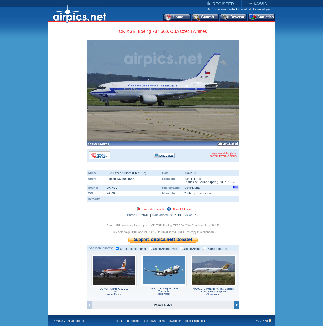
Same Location (217, 249)
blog (188, 320)
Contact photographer (198, 193)
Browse (237, 17)
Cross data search (153, 209)
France (188, 178)
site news (150, 320)
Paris (197, 178)
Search (207, 17)
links (162, 320)
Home (178, 17)
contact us (200, 320)
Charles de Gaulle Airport (200, 182)
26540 (111, 193)
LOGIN (260, 3)
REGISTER (223, 3)
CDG (221, 182)
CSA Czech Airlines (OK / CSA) (126, 173)
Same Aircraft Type (165, 249)
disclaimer (133, 320)
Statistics (265, 17)
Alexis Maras (192, 187)
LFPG (230, 182)
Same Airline (192, 249)
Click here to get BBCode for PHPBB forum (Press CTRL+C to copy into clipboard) (163, 232)
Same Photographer (133, 249)
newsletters (175, 320)
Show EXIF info (182, 209)
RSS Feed (262, 321)
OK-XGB (112, 187)
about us (118, 320)
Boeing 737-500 (117, 178)
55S (131, 178)
